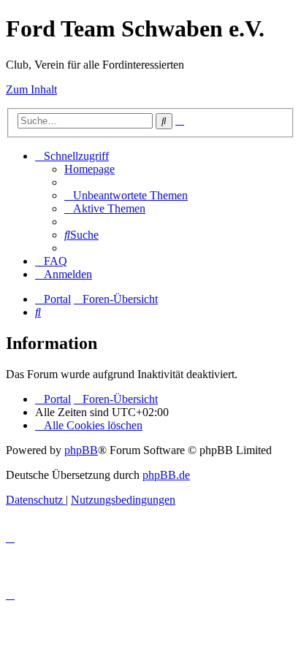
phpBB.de (166, 475)
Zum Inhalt (31, 89)
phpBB (81, 450)
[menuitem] (89, 169)
